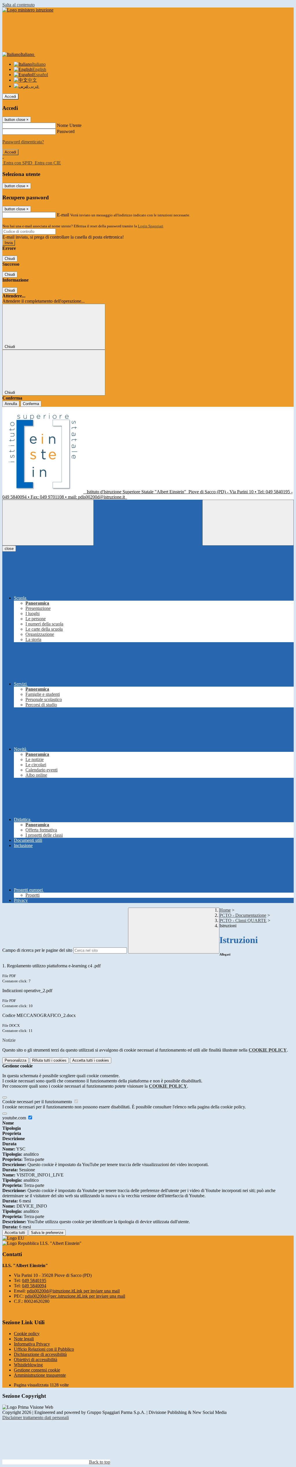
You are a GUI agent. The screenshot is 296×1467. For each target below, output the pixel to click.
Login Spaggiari (150, 226)
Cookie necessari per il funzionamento (37, 1101)
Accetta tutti (90, 1060)
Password (66, 131)
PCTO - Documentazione (242, 915)
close (9, 548)
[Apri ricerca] (248, 523)
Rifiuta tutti (49, 1060)
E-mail (63, 214)
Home (225, 910)
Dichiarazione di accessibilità (40, 1354)
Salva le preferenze (47, 1232)
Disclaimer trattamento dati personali (35, 1417)
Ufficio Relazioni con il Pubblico (44, 1349)
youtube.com (14, 1117)
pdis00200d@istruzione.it (73, 1290)
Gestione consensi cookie (37, 1369)
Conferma (31, 404)
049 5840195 (34, 1280)
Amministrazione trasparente (40, 1375)
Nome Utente (69, 125)
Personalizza (15, 1060)
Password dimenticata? (23, 141)
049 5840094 (34, 1285)
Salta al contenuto (18, 4)
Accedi (10, 96)
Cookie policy (27, 1333)
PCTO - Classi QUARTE (243, 920)
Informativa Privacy (32, 1344)
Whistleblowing (28, 1364)
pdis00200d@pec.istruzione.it (75, 1296)
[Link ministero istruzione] (27, 10)
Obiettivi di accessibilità (35, 1359)
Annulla (11, 404)
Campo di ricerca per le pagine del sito (37, 950)
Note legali (24, 1338)
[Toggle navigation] (48, 523)
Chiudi (10, 258)
